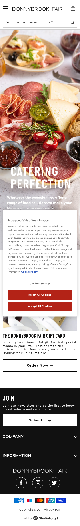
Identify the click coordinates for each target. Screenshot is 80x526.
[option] (40, 140)
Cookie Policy (29, 271)
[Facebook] (21, 482)
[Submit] (72, 22)
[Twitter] (54, 482)
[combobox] (40, 22)
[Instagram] (37, 482)
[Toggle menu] (5, 8)
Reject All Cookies (39, 294)
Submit (36, 420)
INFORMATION (17, 455)
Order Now (38, 365)
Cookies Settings (40, 283)
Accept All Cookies (40, 306)
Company (13, 436)
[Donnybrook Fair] (37, 9)
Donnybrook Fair (49, 510)
